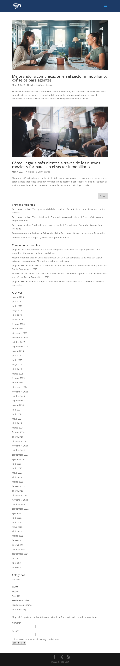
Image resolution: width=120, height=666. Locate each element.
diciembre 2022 (19, 495)
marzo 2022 (17, 535)
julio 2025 (17, 355)
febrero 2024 (18, 432)
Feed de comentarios (22, 605)
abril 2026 (17, 315)
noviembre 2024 (20, 391)
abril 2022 (17, 531)
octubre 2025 (18, 342)
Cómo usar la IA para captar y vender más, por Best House (40, 237)
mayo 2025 (17, 364)
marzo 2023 (17, 481)
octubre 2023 (18, 450)
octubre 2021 (18, 549)
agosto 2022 (18, 513)
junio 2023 (17, 468)
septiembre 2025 (20, 346)
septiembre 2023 (20, 454)
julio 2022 (17, 517)
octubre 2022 (18, 504)
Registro (16, 591)
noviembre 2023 (20, 445)
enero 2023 (17, 490)
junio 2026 (17, 306)
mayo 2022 (17, 527)
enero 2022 (17, 545)
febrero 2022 (18, 540)
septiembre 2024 (20, 400)
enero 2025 (17, 382)
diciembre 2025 (19, 333)
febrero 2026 (18, 324)
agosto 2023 (18, 459)
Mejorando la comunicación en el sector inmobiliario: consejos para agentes (59, 78)
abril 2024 (17, 423)
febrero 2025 (18, 378)
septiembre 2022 (20, 508)
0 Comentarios (44, 85)
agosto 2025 (18, 351)
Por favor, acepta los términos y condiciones (37, 639)
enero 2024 (17, 436)
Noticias (31, 85)
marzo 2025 (17, 373)
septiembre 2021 (20, 553)
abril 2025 (17, 369)
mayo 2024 (17, 418)
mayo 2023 (17, 472)
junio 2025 (17, 360)
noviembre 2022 (20, 499)
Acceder (16, 595)
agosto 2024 (18, 405)
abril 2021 (17, 563)
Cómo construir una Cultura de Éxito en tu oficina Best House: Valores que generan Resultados (58, 233)
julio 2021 (17, 558)
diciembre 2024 (19, 387)
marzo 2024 (17, 427)
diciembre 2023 (19, 441)
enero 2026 (17, 328)
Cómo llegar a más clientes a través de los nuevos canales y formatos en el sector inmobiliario (56, 164)
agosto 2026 (18, 297)
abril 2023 (17, 477)
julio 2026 (17, 301)
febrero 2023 (18, 486)
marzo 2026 (17, 319)
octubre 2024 (18, 396)
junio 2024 (17, 414)
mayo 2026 (17, 310)
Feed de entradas (20, 600)
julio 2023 (17, 463)
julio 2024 (17, 409)
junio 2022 (17, 522)
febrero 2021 (18, 567)
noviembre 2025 (20, 337)
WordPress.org (19, 609)
